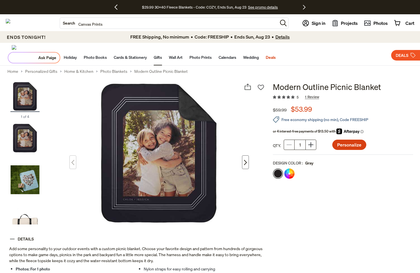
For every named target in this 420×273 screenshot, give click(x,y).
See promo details (263, 7)
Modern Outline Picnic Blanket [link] (161, 71)
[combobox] (169, 23)
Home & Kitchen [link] (78, 71)
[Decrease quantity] (289, 145)
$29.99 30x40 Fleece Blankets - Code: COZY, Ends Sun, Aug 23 (195, 7)
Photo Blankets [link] (113, 71)
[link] (343, 97)
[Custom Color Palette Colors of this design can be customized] (289, 173)
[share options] (248, 87)
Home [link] (12, 71)
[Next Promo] (304, 7)
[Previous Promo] (118, 7)
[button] (283, 23)
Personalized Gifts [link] (41, 71)
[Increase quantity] (311, 145)
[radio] (278, 173)
